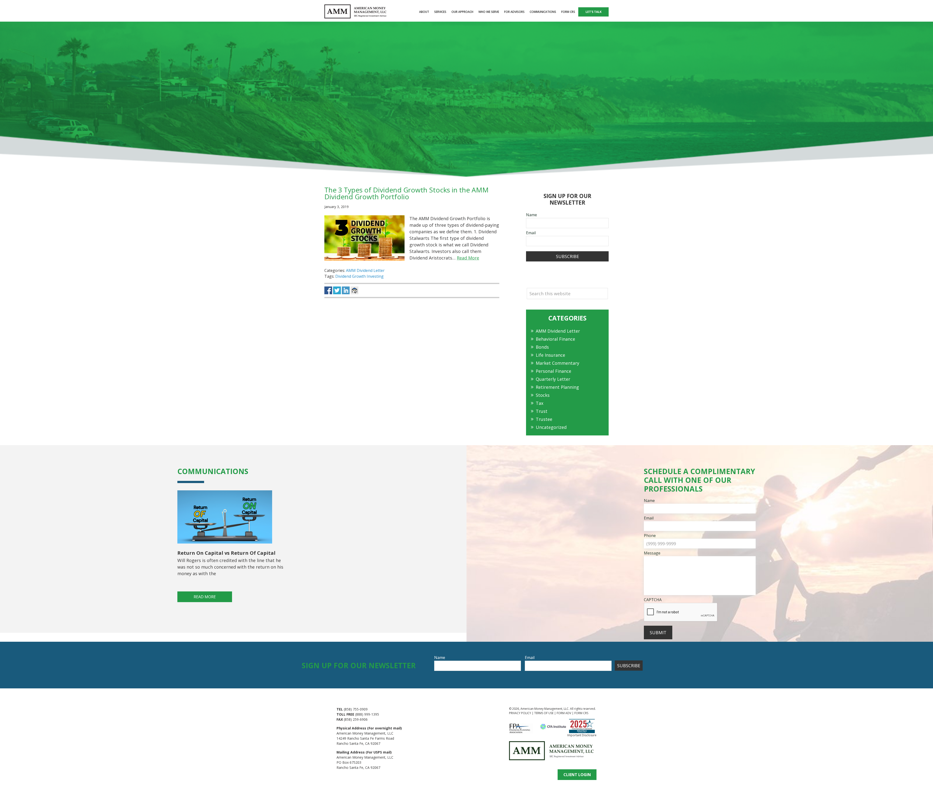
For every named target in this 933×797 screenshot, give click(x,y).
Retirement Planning (557, 387)
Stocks (543, 395)
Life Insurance (550, 355)
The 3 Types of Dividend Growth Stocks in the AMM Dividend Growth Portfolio (406, 193)
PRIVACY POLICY (520, 713)
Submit (658, 632)
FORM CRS (581, 713)
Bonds (542, 347)
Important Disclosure (581, 735)
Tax (539, 403)
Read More (468, 258)
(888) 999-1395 (367, 714)
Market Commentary (557, 363)
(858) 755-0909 (356, 709)
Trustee (544, 419)
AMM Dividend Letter (365, 270)
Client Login (577, 774)
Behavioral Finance (555, 339)
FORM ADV (564, 713)
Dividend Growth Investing (359, 276)
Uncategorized (551, 427)
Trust (541, 411)
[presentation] (681, 612)
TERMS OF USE (543, 713)
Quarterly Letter (553, 379)
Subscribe (567, 256)
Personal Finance (553, 371)
